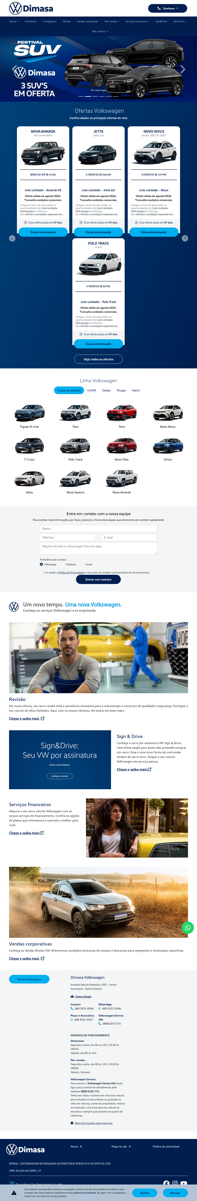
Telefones (168, 8)
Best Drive (179, 21)
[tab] (69, 308)
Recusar (175, 1192)
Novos (74, 1146)
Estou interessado (43, 169)
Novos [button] (13, 21)
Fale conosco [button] (99, 31)
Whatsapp (50, 482)
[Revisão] (98, 575)
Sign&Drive (161, 21)
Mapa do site (119, 1146)
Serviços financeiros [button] (136, 21)
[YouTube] (183, 1183)
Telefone (71, 482)
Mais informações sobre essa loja (94, 1041)
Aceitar (144, 1192)
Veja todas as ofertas (98, 277)
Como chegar (83, 914)
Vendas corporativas (87, 21)
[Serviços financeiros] (137, 745)
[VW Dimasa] (31, 8)
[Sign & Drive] (60, 677)
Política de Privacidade (71, 490)
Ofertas (67, 21)
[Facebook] (166, 1183)
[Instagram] (175, 1183)
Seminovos (31, 21)
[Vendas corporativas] (98, 820)
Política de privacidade (166, 1146)
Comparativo (49, 21)
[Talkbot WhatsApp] (187, 927)
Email (89, 482)
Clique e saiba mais (24, 636)
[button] (15, 51)
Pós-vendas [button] (110, 21)
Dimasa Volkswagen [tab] (29, 897)
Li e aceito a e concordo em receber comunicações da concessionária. (96, 490)
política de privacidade (84, 1192)
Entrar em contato (98, 497)
